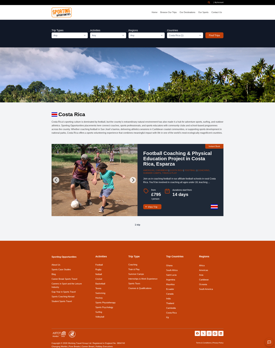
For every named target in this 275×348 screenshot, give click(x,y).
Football (190, 170)
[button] (209, 2)
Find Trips (214, 35)
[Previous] (56, 180)
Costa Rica (176, 170)
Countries (172, 30)
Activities (95, 30)
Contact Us (216, 12)
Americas (148, 170)
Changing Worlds (59, 346)
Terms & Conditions (203, 343)
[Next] (133, 180)
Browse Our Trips (168, 12)
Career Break (88, 346)
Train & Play (169, 173)
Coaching (204, 170)
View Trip (152, 206)
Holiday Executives (104, 346)
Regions (133, 30)
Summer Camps (152, 173)
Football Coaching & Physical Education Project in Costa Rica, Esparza (177, 159)
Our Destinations (187, 12)
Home (154, 12)
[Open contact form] (269, 342)
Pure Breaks (74, 346)
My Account (219, 2)
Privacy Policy (218, 343)
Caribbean (162, 170)
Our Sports (203, 12)
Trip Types (57, 30)
